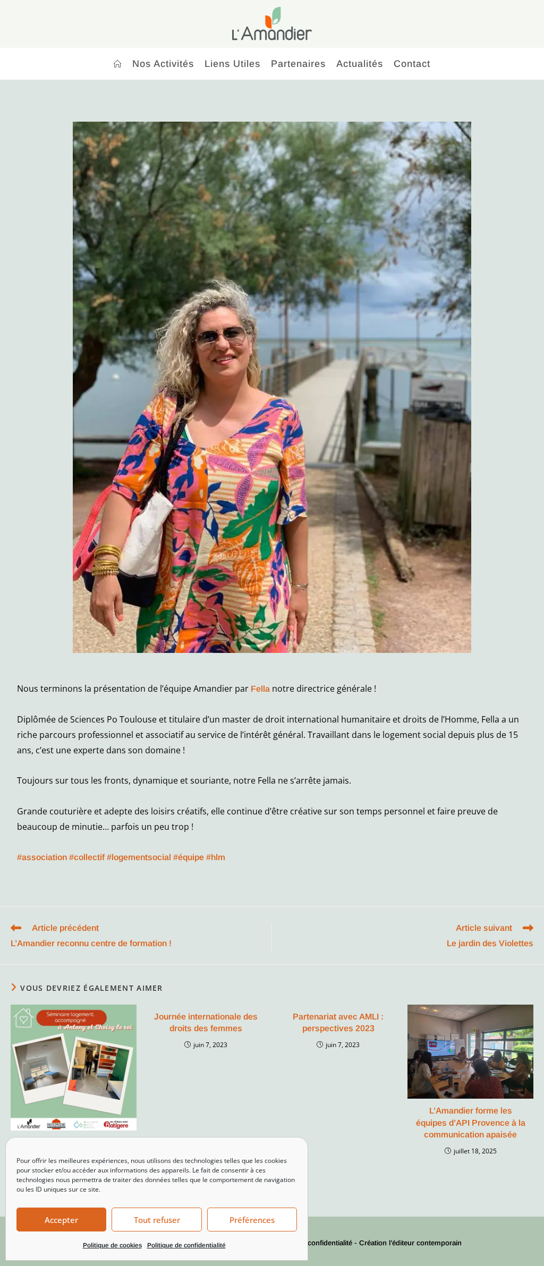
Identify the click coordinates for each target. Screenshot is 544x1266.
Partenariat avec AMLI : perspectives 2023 (338, 1022)
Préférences (252, 1219)
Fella (260, 688)
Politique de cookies (112, 1245)
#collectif (87, 857)
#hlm (215, 857)
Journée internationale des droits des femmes (206, 1022)
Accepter (61, 1219)
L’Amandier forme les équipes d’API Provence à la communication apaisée (470, 1122)
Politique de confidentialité (186, 1245)
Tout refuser (157, 1219)
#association (42, 857)
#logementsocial (139, 857)
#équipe (188, 857)
